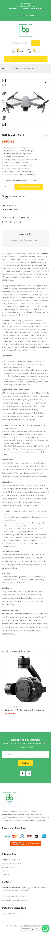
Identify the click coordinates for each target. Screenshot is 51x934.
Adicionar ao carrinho (28, 187)
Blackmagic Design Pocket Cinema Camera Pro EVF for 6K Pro (47, 135)
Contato (5, 874)
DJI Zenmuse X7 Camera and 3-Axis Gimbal (24, 710)
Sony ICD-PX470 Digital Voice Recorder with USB (43, 135)
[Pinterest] (11, 221)
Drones (15, 68)
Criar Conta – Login (25, 15)
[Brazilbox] (25, 30)
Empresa (5, 871)
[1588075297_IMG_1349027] (4, 101)
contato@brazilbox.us (25, 6)
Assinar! (25, 763)
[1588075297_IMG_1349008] (4, 93)
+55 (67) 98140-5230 (32, 8)
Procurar (35, 43)
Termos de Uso (8, 867)
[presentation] (43, 651)
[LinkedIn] (20, 221)
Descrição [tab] (25, 234)
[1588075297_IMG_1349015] (4, 118)
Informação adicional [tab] (25, 240)
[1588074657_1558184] (25, 102)
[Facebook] (2, 221)
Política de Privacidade (11, 863)
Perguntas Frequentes (11, 860)
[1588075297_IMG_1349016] (4, 110)
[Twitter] (6, 221)
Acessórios (10, 707)
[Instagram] (28, 773)
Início (4, 68)
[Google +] (15, 221)
